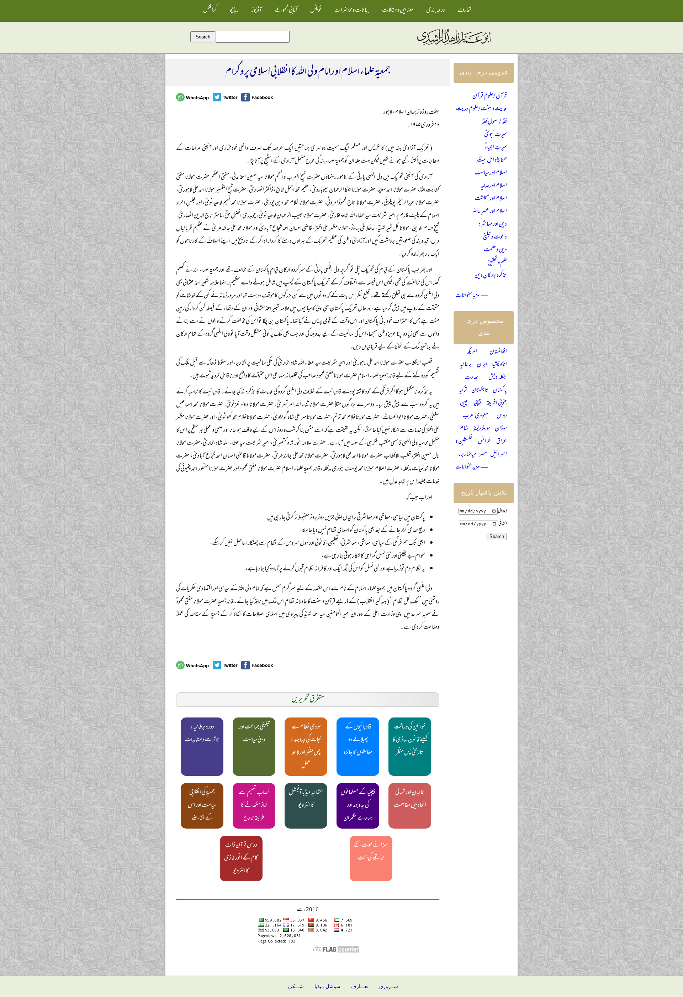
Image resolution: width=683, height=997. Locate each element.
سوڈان (501, 429)
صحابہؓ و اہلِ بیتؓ (492, 161)
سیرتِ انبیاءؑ (496, 148)
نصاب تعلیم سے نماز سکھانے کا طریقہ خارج (254, 806)
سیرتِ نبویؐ (495, 135)
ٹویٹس (316, 11)
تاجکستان (480, 391)
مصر (483, 455)
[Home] (453, 45)
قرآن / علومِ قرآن (489, 96)
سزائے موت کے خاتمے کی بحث (371, 852)
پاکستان (500, 391)
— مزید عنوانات (471, 296)
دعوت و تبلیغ (495, 237)
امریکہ (472, 352)
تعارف (464, 11)
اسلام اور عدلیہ (494, 186)
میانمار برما (467, 455)
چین (464, 403)
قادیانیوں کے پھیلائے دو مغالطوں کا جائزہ (357, 740)
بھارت (471, 378)
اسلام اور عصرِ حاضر (489, 212)
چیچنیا (477, 403)
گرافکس (210, 11)
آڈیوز (257, 11)
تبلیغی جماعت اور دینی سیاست (254, 733)
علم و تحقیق (497, 263)
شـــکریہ (294, 986)
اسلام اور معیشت (491, 199)
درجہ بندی (435, 11)
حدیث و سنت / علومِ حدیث (481, 109)
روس (502, 416)
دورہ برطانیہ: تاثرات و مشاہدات (202, 733)
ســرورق (388, 986)
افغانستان (498, 352)
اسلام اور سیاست (491, 173)
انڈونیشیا (499, 365)
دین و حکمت (495, 250)
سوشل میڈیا (327, 986)
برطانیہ (466, 365)
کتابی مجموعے (286, 11)
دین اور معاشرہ (492, 225)
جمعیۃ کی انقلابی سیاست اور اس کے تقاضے (202, 806)
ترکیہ (463, 391)
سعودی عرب (475, 416)
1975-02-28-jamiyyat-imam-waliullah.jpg (437, 642)
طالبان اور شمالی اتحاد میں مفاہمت (410, 799)
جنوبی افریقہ (496, 403)
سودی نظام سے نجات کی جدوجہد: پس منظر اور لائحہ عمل (306, 746)
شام (464, 429)
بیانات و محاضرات (351, 11)
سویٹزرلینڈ (481, 429)
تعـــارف (360, 986)
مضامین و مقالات (397, 11)
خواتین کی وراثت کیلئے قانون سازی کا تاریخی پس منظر (410, 740)
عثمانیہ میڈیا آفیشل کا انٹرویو (306, 799)
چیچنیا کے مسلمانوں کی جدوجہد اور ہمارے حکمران (357, 806)
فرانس (484, 442)
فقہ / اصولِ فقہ (494, 122)
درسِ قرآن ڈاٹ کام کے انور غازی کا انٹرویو (241, 858)
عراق (501, 442)
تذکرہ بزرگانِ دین (491, 276)
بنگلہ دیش (497, 378)
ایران (482, 365)
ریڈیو (234, 11)
